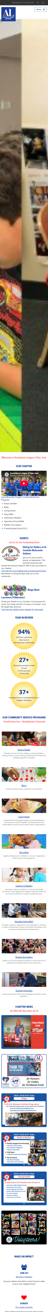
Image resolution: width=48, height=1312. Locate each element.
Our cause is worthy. (24, 1307)
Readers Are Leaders (24, 957)
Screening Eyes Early (24, 990)
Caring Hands (24, 817)
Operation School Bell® (24, 921)
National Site (18, 2)
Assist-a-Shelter (24, 750)
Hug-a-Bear (24, 852)
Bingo (24, 785)
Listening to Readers (24, 886)
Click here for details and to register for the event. (22, 609)
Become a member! (24, 1277)
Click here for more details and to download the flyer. (23, 571)
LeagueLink (29, 2)
